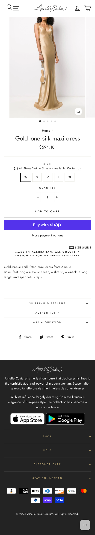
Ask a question (47, 322)
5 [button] (55, 122)
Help (47, 450)
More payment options (47, 235)
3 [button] (48, 122)
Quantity (47, 188)
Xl (69, 177)
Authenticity (48, 313)
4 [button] (52, 122)
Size (47, 164)
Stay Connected (47, 478)
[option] (47, 67)
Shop (47, 436)
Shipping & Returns (47, 303)
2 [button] (44, 122)
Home (46, 130)
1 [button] (40, 121)
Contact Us (74, 168)
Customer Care (47, 464)
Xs (25, 177)
